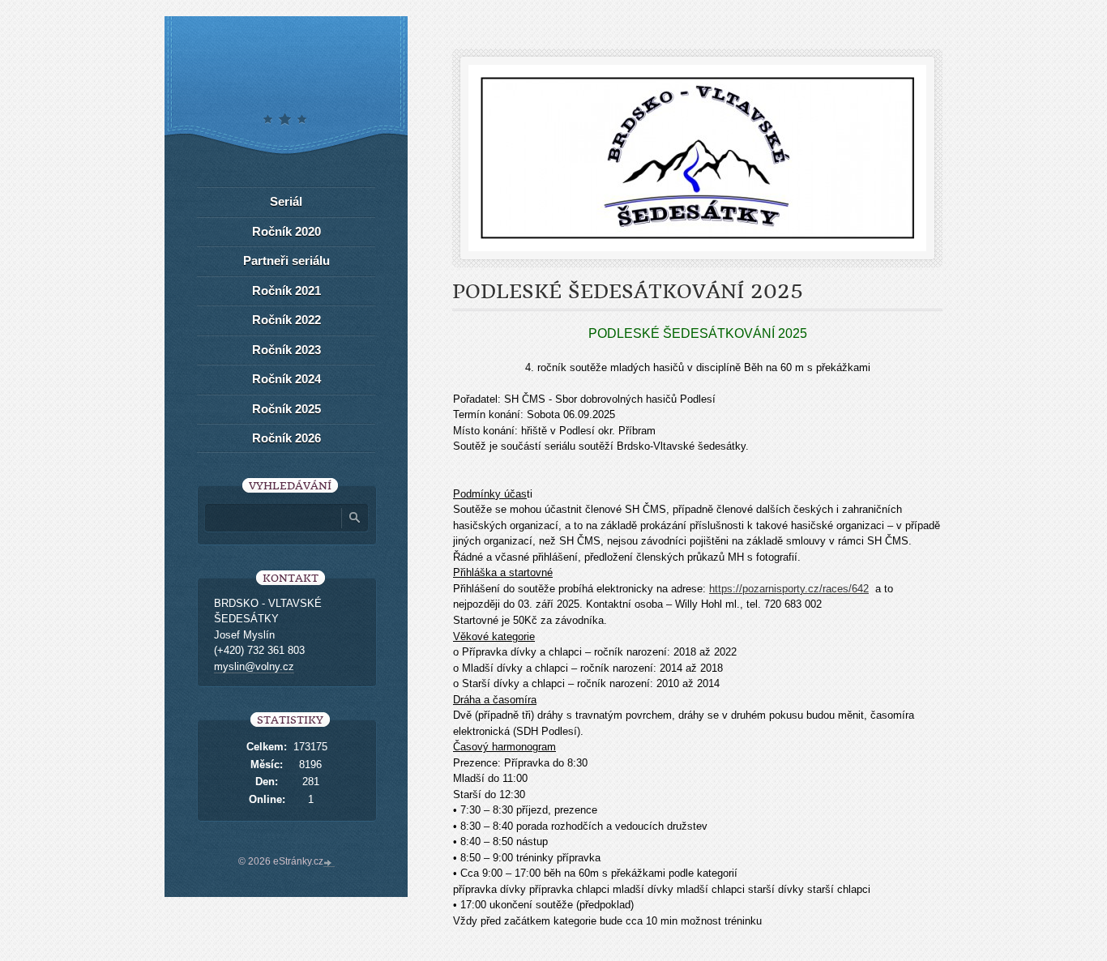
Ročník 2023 (286, 350)
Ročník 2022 (286, 320)
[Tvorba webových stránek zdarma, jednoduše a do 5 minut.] (329, 863)
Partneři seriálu (286, 260)
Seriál (286, 201)
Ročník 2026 (286, 438)
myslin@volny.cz (254, 666)
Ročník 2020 (286, 231)
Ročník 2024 (286, 379)
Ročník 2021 (286, 290)
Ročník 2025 (286, 409)
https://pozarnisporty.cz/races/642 (789, 589)
